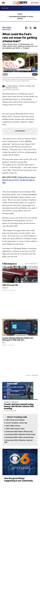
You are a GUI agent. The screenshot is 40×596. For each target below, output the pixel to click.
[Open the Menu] (3, 2)
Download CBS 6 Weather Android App (18, 441)
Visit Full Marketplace (31, 263)
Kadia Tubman (12, 86)
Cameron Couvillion (25, 86)
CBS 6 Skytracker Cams (14, 429)
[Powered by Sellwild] (35, 375)
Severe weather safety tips (16, 423)
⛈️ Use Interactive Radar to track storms (20, 17)
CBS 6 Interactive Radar (15, 420)
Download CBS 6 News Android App (19, 437)
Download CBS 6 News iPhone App (19, 431)
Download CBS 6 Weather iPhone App (20, 434)
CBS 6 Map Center (12, 426)
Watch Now (34, 2)
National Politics (7, 28)
